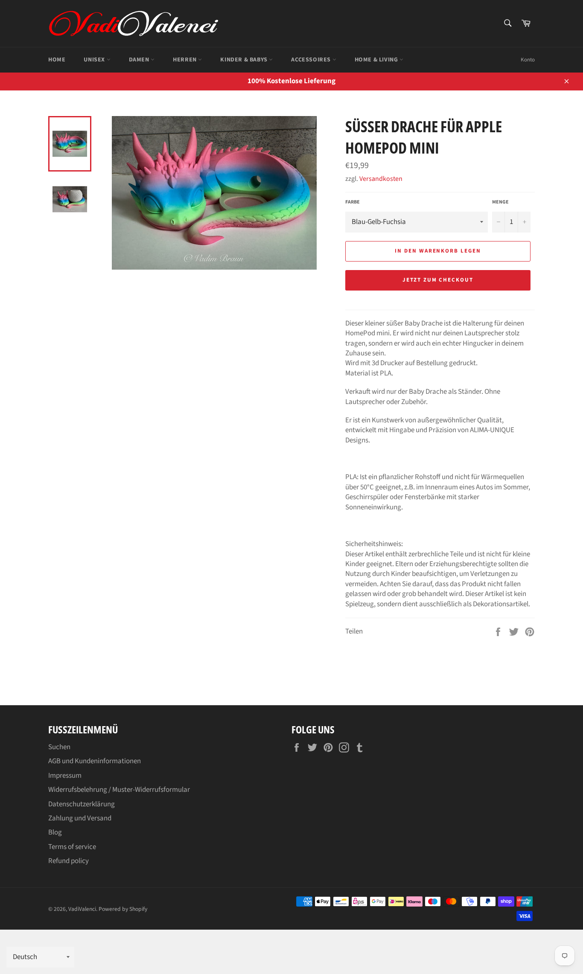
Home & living (377, 59)
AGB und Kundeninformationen (94, 761)
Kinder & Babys (244, 59)
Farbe (352, 202)
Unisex (95, 59)
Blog (55, 832)
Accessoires (311, 59)
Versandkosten (380, 178)
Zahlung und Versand (79, 818)
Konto (528, 60)
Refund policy (68, 861)
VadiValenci (82, 909)
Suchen (59, 747)
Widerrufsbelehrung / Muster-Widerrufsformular (119, 790)
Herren (185, 59)
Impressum (65, 775)
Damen (140, 59)
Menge (500, 202)
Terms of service (72, 847)
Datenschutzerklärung (81, 804)
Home (56, 59)
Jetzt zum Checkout (437, 280)
